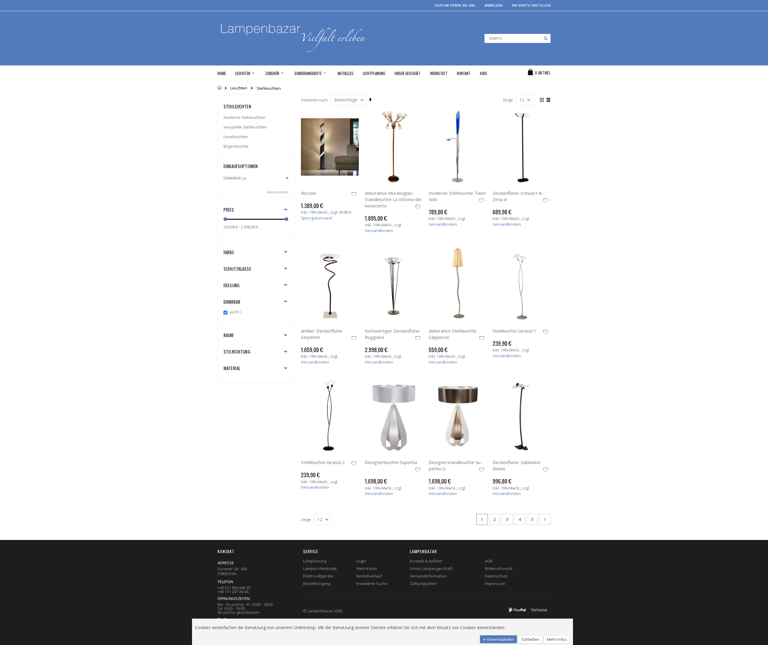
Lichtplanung (314, 561)
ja (236, 312)
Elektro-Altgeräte (318, 576)
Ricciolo (308, 193)
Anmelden (493, 5)
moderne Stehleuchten (245, 117)
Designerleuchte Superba (391, 462)
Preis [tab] (229, 209)
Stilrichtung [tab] (237, 351)
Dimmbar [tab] (232, 301)
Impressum (495, 583)
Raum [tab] (229, 335)
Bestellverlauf (369, 576)
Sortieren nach (314, 100)
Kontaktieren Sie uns (455, 5)
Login (361, 561)
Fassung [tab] (232, 285)
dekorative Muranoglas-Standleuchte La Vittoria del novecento (393, 199)
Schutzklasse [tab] (237, 268)
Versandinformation (428, 576)
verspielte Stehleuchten (245, 127)
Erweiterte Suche (371, 583)
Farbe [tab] (229, 252)
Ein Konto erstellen (531, 5)
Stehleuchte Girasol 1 (514, 331)
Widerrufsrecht (498, 568)
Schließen (530, 639)
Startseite (220, 87)
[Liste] (548, 100)
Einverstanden (500, 639)
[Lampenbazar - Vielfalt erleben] (301, 38)
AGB (489, 561)
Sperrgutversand (316, 218)
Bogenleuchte (236, 146)
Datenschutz (496, 576)
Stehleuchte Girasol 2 (323, 462)
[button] (354, 195)
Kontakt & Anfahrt (426, 561)
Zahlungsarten (423, 583)
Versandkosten (379, 230)
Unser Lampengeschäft (431, 568)
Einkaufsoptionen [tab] (241, 166)
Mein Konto (366, 568)
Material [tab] (232, 368)
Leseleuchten (236, 136)
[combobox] (517, 38)
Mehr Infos (557, 639)
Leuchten (238, 88)
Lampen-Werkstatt (320, 568)
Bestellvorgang (316, 583)
